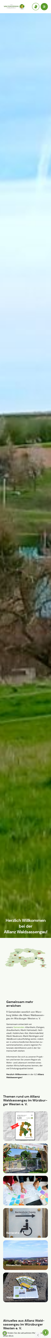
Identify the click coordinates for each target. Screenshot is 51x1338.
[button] (44, 6)
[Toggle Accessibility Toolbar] (45, 1332)
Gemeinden (18, 1027)
